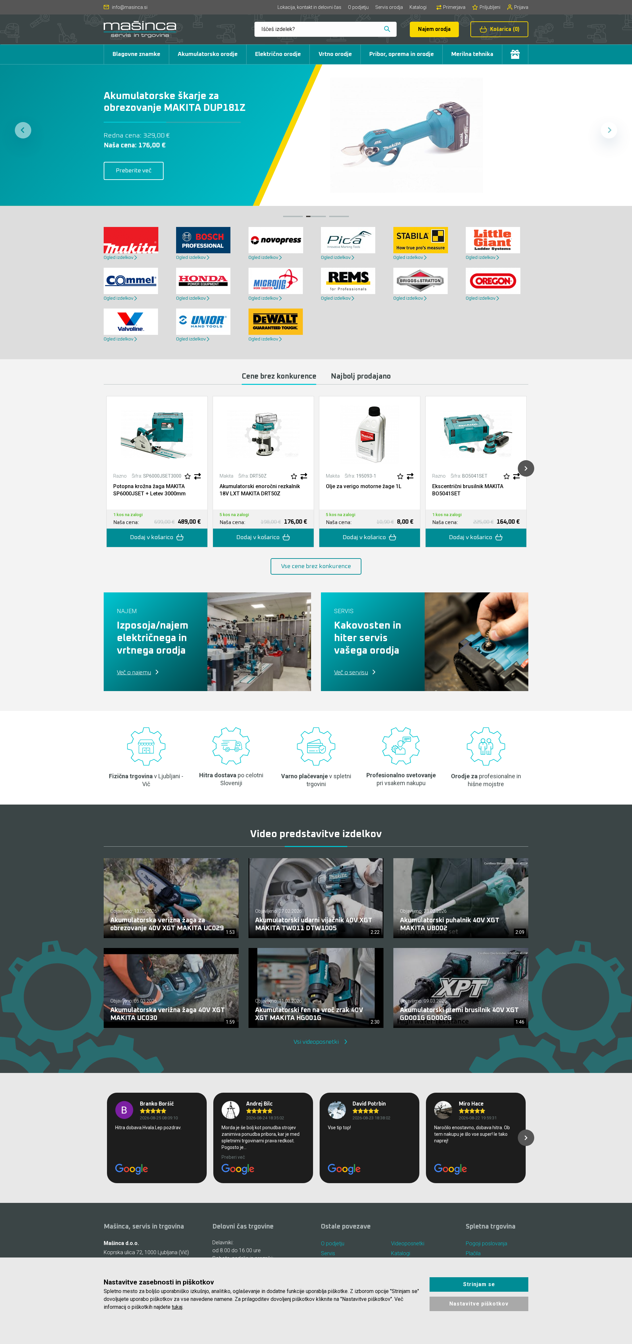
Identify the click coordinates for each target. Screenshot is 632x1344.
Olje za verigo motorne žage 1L (364, 486)
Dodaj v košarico (151, 537)
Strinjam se (479, 1284)
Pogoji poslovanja (486, 1243)
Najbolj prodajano (361, 376)
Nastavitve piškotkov (479, 1304)
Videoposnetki (407, 1243)
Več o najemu (134, 673)
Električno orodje (278, 54)
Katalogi (418, 7)
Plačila (473, 1253)
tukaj (177, 1307)
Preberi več (233, 1157)
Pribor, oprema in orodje (401, 54)
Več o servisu (351, 673)
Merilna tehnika (472, 54)
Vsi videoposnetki (316, 1042)
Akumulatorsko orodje (208, 54)
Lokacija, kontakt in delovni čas (309, 7)
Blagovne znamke (136, 54)
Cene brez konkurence (279, 376)
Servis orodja (389, 7)
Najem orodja (434, 29)
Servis (328, 1253)
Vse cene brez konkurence (316, 566)
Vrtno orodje (335, 54)
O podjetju (358, 7)
